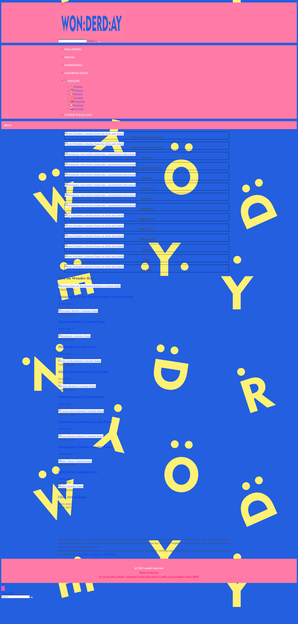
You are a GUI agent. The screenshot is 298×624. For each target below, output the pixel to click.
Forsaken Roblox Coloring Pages (81, 321)
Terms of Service (149, 572)
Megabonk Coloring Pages (77, 346)
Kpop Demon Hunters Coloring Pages (85, 446)
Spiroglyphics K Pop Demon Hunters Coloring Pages (95, 296)
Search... (92, 41)
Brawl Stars (110, 554)
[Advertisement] (135, 521)
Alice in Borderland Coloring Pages (83, 371)
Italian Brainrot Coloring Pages (80, 396)
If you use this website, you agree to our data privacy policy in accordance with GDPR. (149, 576)
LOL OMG (82, 554)
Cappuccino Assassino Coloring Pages (85, 421)
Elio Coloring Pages (72, 496)
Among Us (96, 554)
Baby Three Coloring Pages (77, 471)
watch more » (65, 303)
